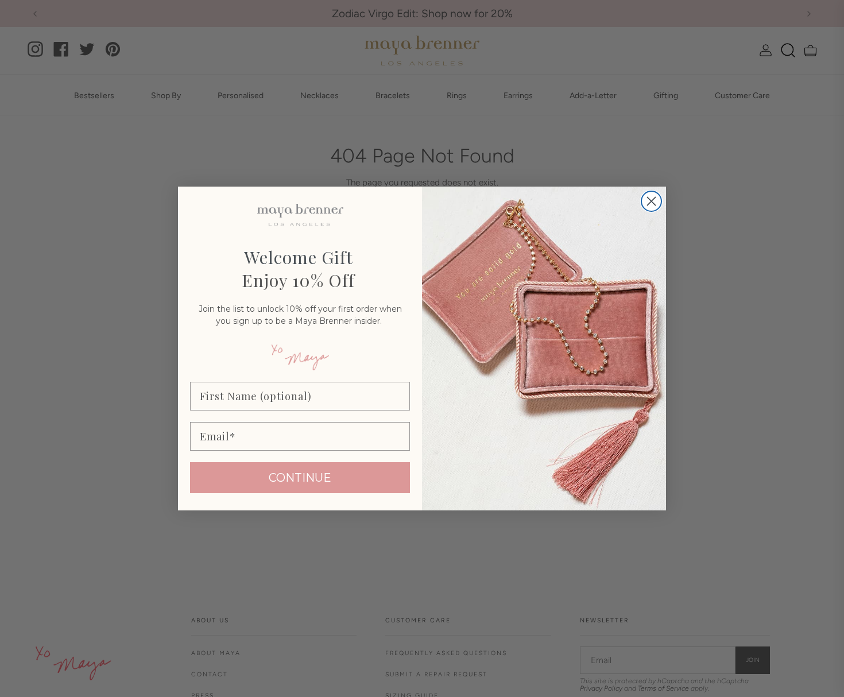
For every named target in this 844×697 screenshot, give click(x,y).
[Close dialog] (651, 201)
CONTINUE (300, 478)
